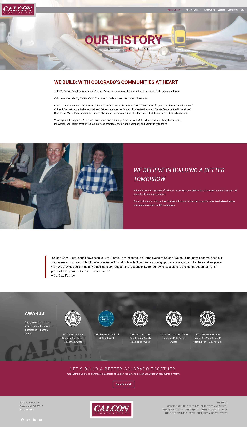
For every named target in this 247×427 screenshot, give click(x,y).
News (243, 10)
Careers (221, 10)
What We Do (209, 10)
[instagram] (28, 419)
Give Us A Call (123, 384)
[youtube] (40, 419)
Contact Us (233, 10)
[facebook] (22, 419)
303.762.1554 (27, 409)
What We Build (192, 10)
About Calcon (174, 10)
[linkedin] (34, 419)
